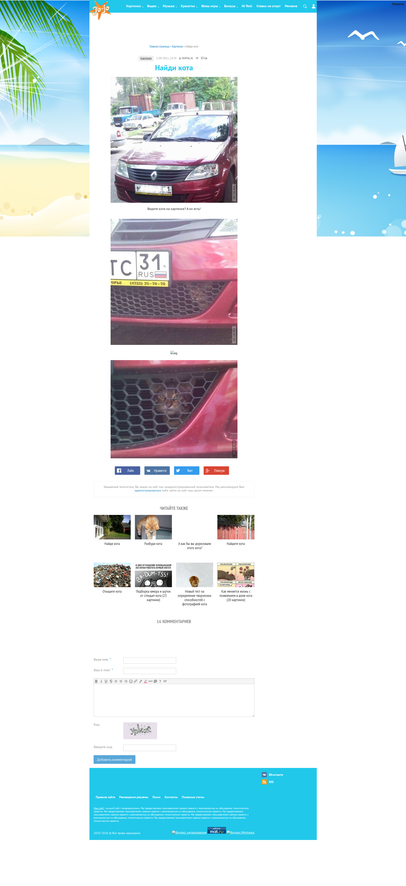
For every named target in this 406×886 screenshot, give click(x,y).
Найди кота (112, 543)
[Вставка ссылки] (135, 681)
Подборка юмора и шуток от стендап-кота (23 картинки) (153, 595)
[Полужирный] (96, 681)
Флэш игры (209, 6)
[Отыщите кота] (112, 575)
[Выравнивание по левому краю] (116, 681)
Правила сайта (105, 797)
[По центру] (120, 681)
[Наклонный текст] (101, 681)
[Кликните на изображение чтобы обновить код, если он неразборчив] (140, 738)
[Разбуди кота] (153, 527)
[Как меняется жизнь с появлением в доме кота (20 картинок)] (235, 575)
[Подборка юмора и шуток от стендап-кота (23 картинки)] (153, 575)
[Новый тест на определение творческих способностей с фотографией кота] (194, 575)
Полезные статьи (193, 797)
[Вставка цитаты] (155, 681)
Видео (151, 6)
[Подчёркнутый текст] (106, 681)
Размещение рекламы (133, 797)
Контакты (171, 797)
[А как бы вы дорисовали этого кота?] (194, 527)
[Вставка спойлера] (165, 681)
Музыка (168, 6)
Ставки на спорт (268, 6)
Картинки (133, 6)
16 (205, 58)
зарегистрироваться (147, 491)
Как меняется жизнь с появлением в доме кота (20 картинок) (235, 595)
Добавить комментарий (114, 760)
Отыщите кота (112, 591)
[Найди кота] (112, 527)
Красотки (188, 6)
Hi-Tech (247, 6)
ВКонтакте (276, 775)
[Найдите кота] (235, 527)
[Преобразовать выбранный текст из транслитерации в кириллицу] (160, 681)
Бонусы (229, 6)
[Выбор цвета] (145, 681)
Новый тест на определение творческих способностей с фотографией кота (194, 597)
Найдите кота (236, 543)
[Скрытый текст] (150, 681)
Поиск (156, 797)
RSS (271, 782)
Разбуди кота (153, 543)
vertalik (187, 58)
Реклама (291, 6)
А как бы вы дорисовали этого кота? (194, 545)
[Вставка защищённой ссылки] (140, 681)
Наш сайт (99, 808)
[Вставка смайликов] (130, 681)
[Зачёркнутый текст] (110, 681)
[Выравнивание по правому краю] (125, 681)
